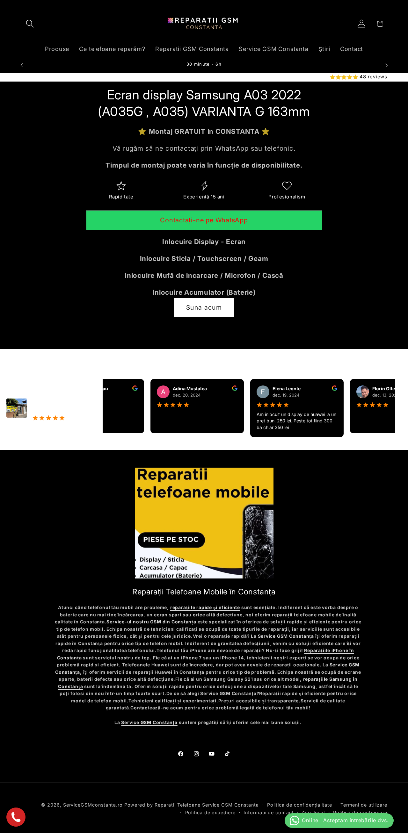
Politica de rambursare (360, 812)
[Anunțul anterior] (22, 65)
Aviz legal (313, 812)
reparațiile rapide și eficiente (205, 607)
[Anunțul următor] (387, 65)
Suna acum (204, 307)
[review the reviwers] (123, 389)
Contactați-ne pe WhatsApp (204, 220)
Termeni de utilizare (363, 805)
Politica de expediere (210, 812)
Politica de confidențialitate (299, 805)
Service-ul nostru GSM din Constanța (151, 621)
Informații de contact (269, 812)
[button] (30, 24)
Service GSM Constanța (286, 636)
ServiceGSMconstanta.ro (93, 805)
